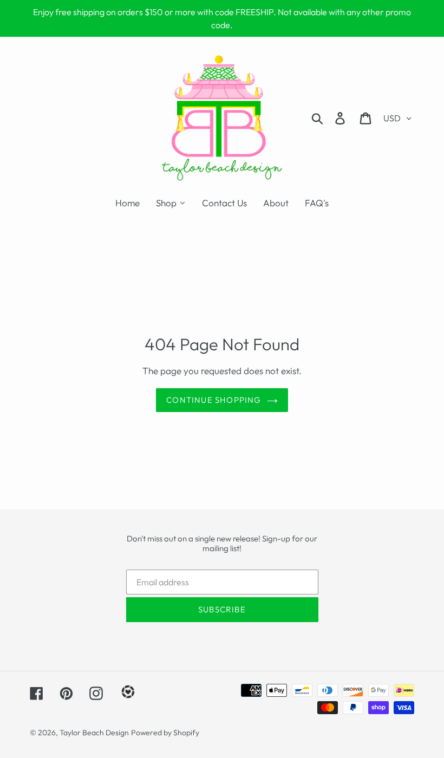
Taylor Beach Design (94, 732)
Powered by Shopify (165, 732)
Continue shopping (213, 400)
